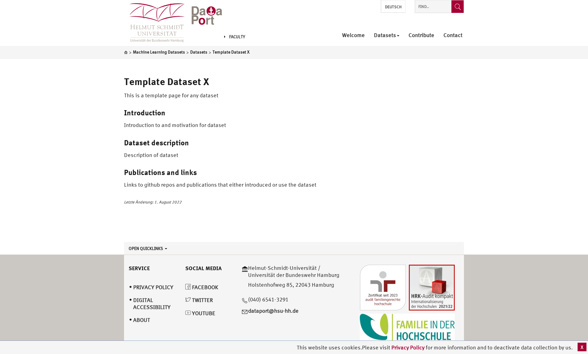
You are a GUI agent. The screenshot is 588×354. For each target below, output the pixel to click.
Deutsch (393, 6)
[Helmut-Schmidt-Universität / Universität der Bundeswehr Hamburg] (154, 23)
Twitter (202, 300)
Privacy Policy (408, 347)
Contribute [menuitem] (421, 35)
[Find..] (457, 6)
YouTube (203, 313)
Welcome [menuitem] (353, 35)
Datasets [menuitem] (385, 35)
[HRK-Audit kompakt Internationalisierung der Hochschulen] (432, 287)
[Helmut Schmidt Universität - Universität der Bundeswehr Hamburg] (207, 16)
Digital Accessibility (152, 303)
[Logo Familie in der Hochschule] (407, 328)
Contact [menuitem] (452, 35)
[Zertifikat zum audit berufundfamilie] (383, 287)
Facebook (204, 287)
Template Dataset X (166, 81)
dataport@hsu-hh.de (273, 310)
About (141, 320)
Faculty (237, 37)
